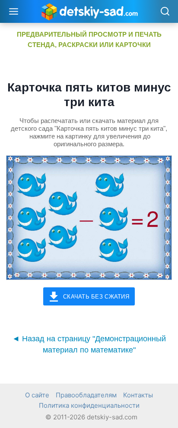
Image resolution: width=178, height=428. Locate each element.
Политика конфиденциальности (89, 405)
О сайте (37, 395)
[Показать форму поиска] (165, 12)
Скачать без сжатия (96, 296)
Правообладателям (86, 395)
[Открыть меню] (13, 11)
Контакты (138, 395)
